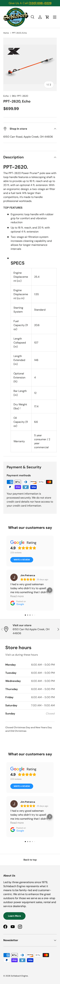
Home (6, 33)
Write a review (22, 559)
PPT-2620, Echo (19, 33)
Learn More (14, 915)
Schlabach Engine (19, 976)
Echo (6, 95)
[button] (47, 17)
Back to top (30, 859)
